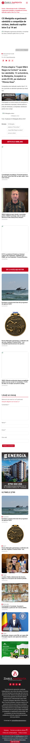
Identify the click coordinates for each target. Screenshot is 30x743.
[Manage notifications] (26, 729)
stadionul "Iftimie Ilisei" (14, 127)
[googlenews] (19, 684)
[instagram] (13, 684)
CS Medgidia (11, 124)
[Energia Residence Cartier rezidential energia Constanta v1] (15, 488)
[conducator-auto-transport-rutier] (15, 658)
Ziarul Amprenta (10, 57)
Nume (4, 422)
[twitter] (16, 684)
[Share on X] (12, 60)
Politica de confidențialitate (10, 732)
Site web (4, 437)
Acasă (3, 8)
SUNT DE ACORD (15, 741)
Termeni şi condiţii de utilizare (18, 730)
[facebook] (10, 684)
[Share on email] (6, 60)
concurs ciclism (12, 133)
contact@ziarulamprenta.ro (19, 720)
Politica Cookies (23, 732)
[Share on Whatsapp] (9, 60)
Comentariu (5, 404)
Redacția (6, 730)
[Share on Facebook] (3, 60)
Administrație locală (11, 8)
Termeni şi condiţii (8, 739)
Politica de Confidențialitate (19, 739)
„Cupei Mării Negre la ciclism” (15, 130)
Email (4, 430)
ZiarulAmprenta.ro (20, 736)
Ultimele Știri (8, 492)
